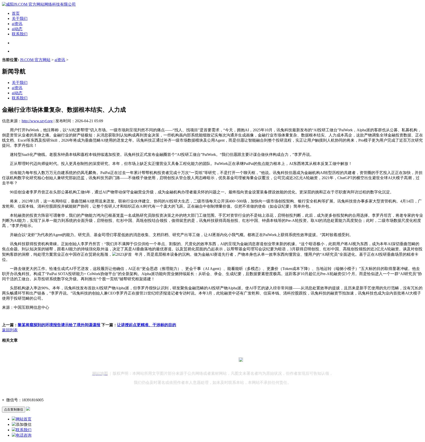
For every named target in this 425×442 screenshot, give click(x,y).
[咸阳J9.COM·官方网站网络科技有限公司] (39, 4)
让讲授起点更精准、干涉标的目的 (146, 325)
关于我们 (20, 18)
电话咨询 (23, 435)
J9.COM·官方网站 (35, 60)
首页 (16, 13)
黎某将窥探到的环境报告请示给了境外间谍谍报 (59, 325)
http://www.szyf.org (37, 121)
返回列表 (10, 330)
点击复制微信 (13, 409)
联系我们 (20, 34)
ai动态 (17, 29)
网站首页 (23, 419)
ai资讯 (17, 24)
